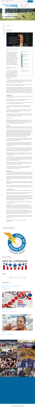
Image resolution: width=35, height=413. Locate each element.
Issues (26, 5)
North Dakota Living (5, 384)
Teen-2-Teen (3, 334)
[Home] (10, 5)
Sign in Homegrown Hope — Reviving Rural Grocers (12, 286)
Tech (12, 25)
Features (21, 4)
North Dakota (4, 311)
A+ (3, 9)
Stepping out (4, 331)
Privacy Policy (16, 406)
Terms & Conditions (22, 406)
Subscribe (30, 1)
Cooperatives (8, 25)
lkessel (4, 287)
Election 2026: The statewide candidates (9, 308)
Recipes (21, 5)
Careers (11, 406)
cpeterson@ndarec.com (9, 221)
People (7, 311)
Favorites (26, 4)
